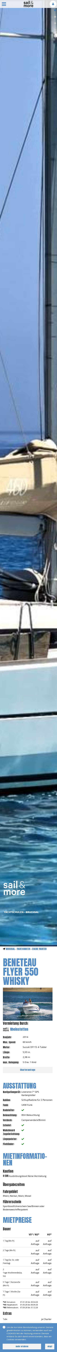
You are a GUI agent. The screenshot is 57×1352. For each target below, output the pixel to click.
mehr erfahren (22, 1346)
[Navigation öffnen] (4, 4)
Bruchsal (10, 949)
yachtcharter (23, 949)
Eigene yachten (39, 949)
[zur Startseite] (28, 6)
